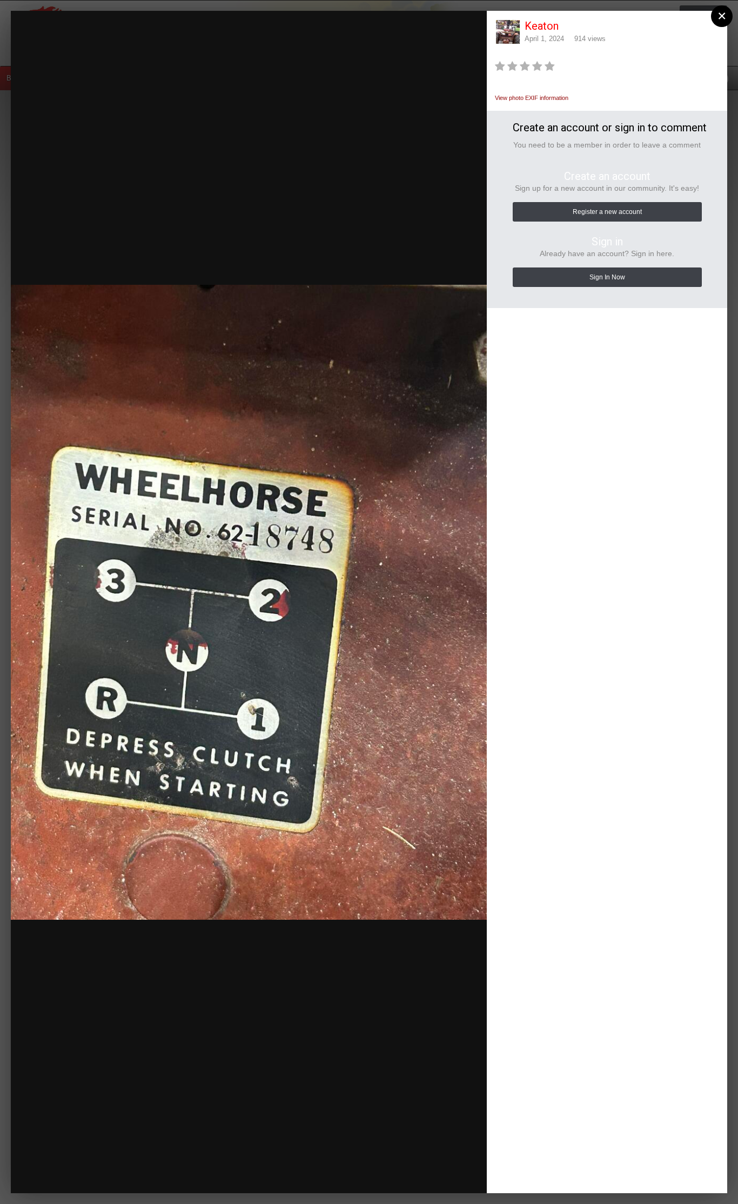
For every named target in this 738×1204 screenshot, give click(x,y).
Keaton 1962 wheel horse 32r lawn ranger (140, 45)
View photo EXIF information (531, 98)
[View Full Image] (468, 30)
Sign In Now (607, 277)
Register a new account (607, 212)
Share (452, 1174)
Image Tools (383, 1174)
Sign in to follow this (340, 29)
